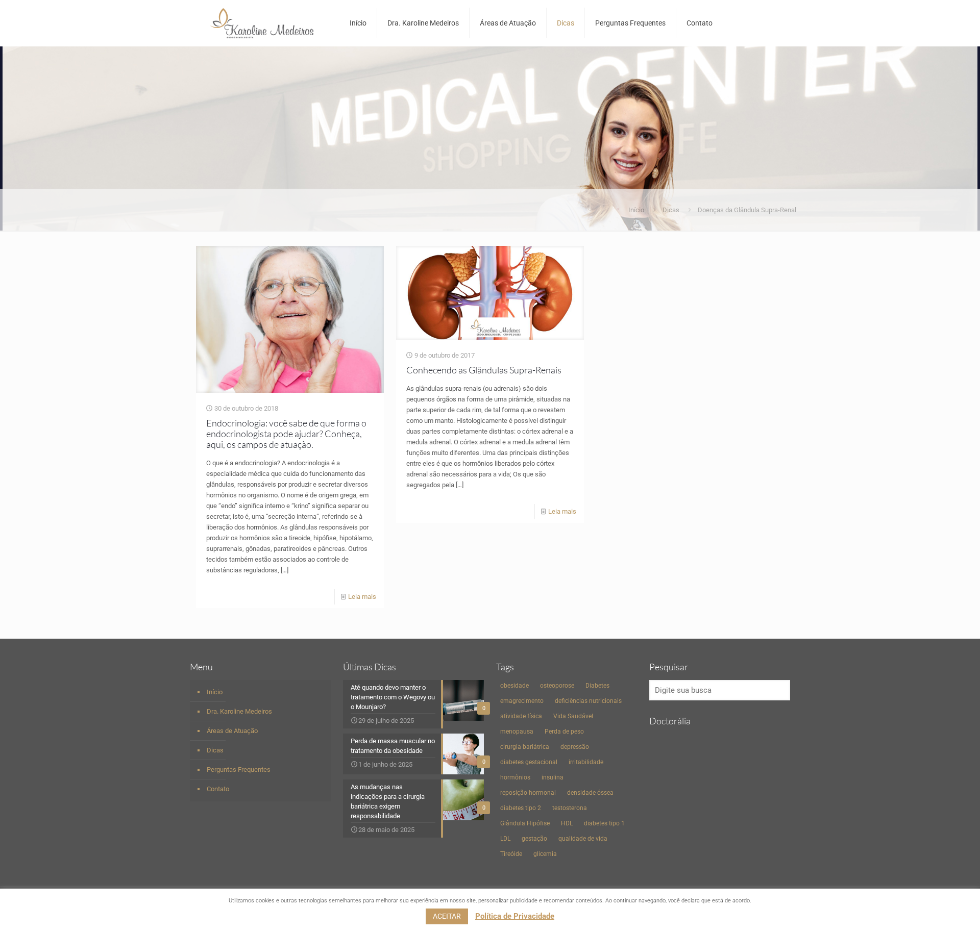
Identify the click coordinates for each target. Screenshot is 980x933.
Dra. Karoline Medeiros (239, 711)
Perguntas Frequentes (239, 769)
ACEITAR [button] (447, 916)
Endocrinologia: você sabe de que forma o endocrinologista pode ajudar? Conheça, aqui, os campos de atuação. (286, 433)
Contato (218, 789)
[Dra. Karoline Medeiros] (262, 23)
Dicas (671, 210)
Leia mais (362, 596)
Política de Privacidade (514, 916)
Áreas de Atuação (232, 731)
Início (636, 210)
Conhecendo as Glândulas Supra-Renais (483, 369)
